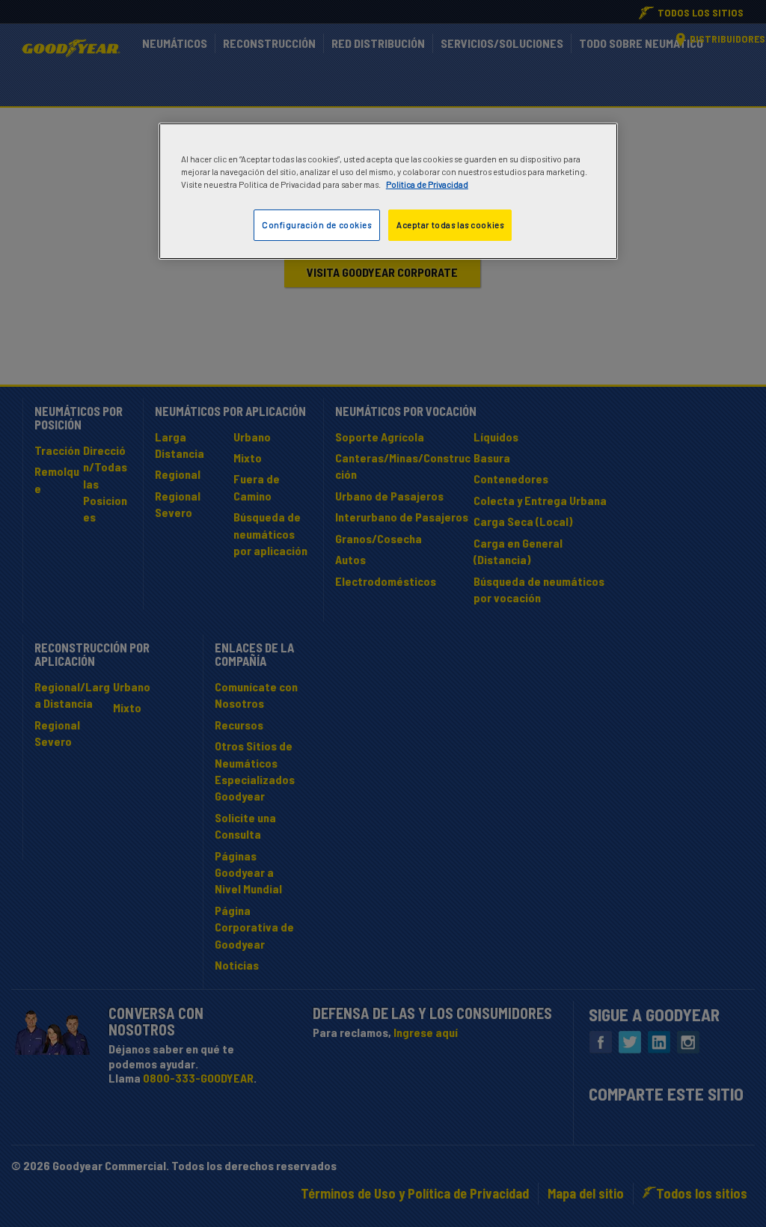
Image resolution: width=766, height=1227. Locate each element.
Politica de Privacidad (427, 184)
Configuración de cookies (317, 225)
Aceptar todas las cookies (449, 225)
